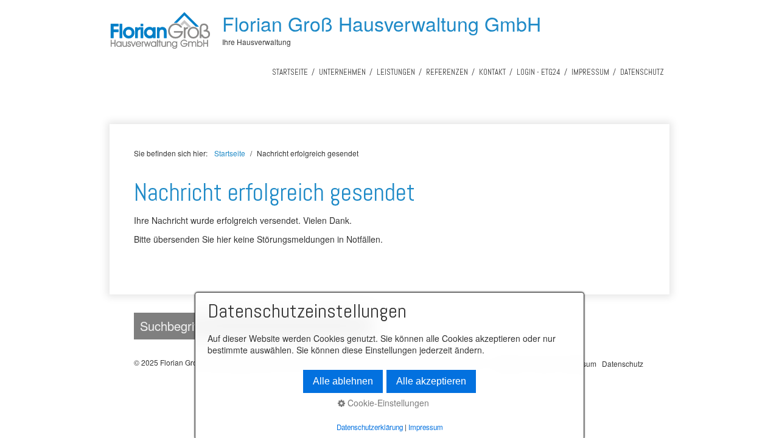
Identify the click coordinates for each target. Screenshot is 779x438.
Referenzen (447, 72)
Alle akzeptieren (431, 381)
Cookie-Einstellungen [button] (387, 403)
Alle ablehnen (343, 381)
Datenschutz (642, 72)
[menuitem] (290, 72)
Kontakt (492, 72)
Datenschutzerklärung (370, 427)
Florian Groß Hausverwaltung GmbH (381, 23)
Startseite (290, 72)
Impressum (590, 72)
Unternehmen (342, 72)
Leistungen (396, 72)
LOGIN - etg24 (539, 72)
